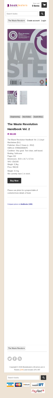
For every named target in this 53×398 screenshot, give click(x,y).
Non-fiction (27, 117)
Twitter (9, 359)
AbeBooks (24, 204)
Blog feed (20, 359)
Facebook (15, 359)
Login (43, 21)
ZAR (21, 370)
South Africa (38, 117)
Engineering (15, 117)
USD (30, 204)
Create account (33, 21)
